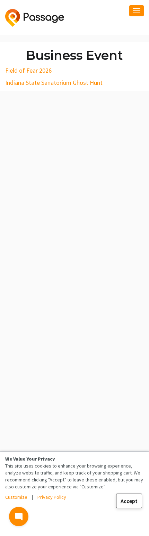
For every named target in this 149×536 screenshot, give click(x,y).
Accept (129, 500)
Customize (16, 497)
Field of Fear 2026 (28, 70)
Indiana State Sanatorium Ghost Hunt (54, 83)
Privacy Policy (51, 497)
